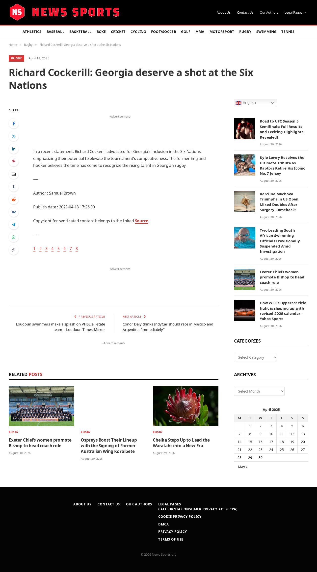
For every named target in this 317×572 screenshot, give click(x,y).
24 (271, 449)
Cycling (138, 31)
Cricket (118, 31)
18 (282, 441)
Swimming (266, 31)
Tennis (287, 31)
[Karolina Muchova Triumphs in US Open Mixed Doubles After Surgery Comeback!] (244, 201)
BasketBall (80, 31)
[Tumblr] (14, 187)
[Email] (14, 174)
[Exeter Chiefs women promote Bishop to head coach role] (41, 406)
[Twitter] (14, 136)
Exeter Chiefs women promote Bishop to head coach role (40, 442)
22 (250, 449)
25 (282, 449)
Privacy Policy (172, 531)
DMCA (163, 524)
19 (292, 441)
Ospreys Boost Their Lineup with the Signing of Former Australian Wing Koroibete (109, 445)
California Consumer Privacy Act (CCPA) (198, 509)
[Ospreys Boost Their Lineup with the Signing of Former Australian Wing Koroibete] (113, 406)
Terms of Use (170, 539)
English (248, 103)
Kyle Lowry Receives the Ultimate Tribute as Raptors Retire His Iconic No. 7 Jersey (282, 165)
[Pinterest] (14, 161)
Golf (185, 31)
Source (141, 221)
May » (243, 466)
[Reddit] (14, 199)
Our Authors (269, 12)
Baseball (55, 31)
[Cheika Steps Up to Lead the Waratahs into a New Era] (185, 406)
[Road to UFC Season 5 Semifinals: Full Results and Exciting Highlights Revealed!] (244, 128)
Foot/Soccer (163, 31)
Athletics (32, 31)
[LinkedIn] (14, 149)
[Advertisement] (120, 127)
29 (250, 457)
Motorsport (222, 31)
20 (303, 441)
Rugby (245, 31)
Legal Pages (293, 12)
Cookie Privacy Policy (179, 516)
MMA (200, 31)
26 (292, 449)
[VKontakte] (14, 212)
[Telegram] (14, 224)
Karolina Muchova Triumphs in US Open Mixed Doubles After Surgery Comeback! (279, 201)
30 (261, 457)
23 (261, 449)
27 (303, 449)
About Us (224, 12)
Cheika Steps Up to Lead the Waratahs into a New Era (181, 442)
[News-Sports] (64, 12)
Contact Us (245, 12)
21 (239, 449)
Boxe (101, 31)
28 (239, 457)
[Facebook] (14, 123)
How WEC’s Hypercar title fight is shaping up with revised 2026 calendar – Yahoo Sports (283, 310)
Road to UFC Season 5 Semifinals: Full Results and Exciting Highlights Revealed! (281, 129)
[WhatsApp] (14, 237)
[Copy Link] (14, 250)
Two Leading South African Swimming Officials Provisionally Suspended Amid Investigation (280, 241)
